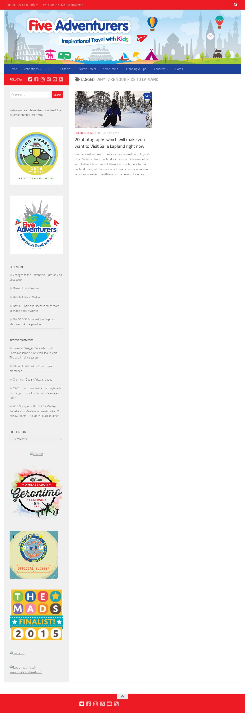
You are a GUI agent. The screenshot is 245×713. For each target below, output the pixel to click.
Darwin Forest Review (26, 288)
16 (149, 96)
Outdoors (64, 69)
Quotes (178, 69)
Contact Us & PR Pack (21, 5)
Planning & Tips (136, 69)
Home (13, 69)
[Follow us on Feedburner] (61, 79)
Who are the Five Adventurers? (63, 5)
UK (48, 69)
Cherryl (17, 379)
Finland (80, 133)
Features (159, 69)
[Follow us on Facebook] (36, 79)
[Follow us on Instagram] (42, 79)
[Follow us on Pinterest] (48, 79)
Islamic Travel (87, 69)
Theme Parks (109, 69)
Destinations (30, 69)
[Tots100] (36, 454)
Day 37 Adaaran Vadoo (26, 297)
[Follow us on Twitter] (30, 79)
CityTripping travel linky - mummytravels (37, 388)
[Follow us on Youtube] (54, 79)
